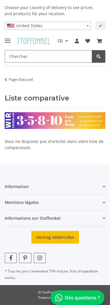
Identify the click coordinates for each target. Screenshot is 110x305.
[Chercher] (98, 56)
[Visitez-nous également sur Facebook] (11, 258)
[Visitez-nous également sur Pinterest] (25, 258)
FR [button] (60, 41)
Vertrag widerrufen (55, 237)
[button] (77, 41)
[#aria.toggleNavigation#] (8, 38)
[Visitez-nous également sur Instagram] (40, 258)
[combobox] (47, 26)
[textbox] (48, 26)
